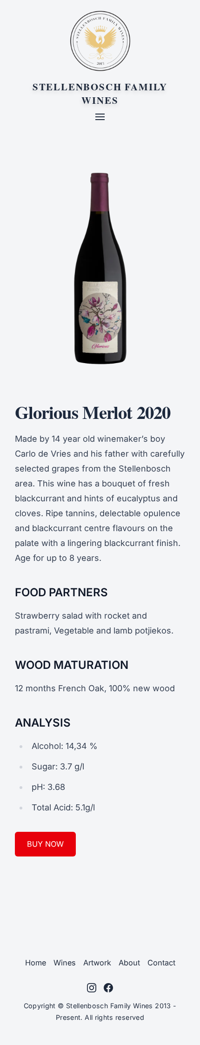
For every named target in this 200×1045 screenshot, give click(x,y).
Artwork (97, 962)
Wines (64, 962)
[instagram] (91, 987)
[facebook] (108, 987)
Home (35, 962)
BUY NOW (45, 844)
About (129, 962)
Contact (161, 962)
